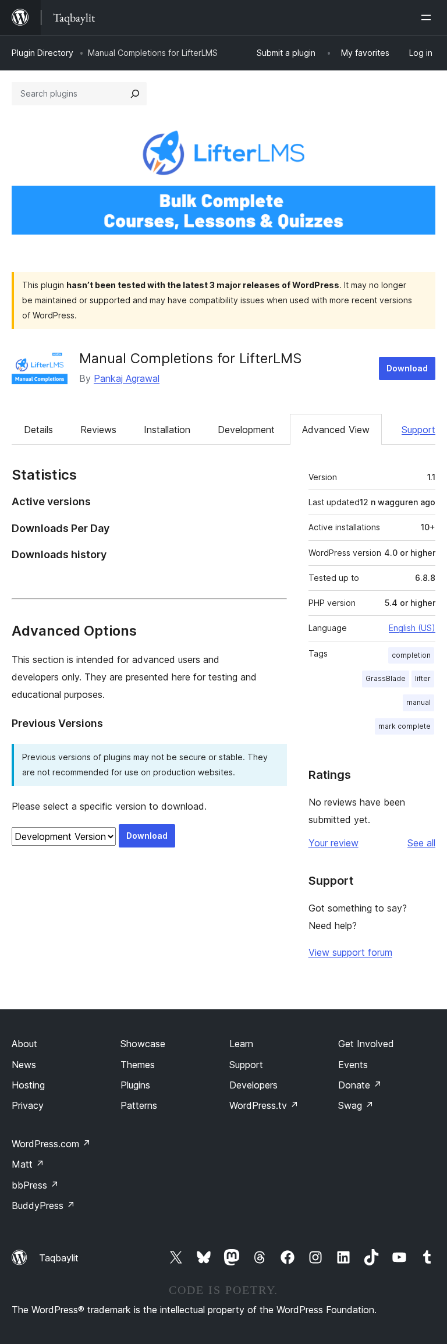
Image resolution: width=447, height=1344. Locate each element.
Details (38, 429)
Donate (360, 1085)
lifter (423, 678)
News (24, 1064)
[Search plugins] (135, 93)
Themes (137, 1064)
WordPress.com (51, 1144)
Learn (241, 1043)
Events (353, 1064)
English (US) (412, 628)
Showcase (142, 1043)
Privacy (28, 1105)
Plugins (135, 1085)
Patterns (138, 1105)
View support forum (350, 952)
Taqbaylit (59, 1258)
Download (407, 368)
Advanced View (336, 429)
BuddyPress (43, 1205)
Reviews (98, 429)
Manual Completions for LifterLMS (190, 358)
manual (418, 702)
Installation (167, 429)
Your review (333, 843)
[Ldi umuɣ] (428, 17)
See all (421, 843)
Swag (356, 1105)
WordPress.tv (264, 1105)
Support (418, 429)
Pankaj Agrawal (126, 378)
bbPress (35, 1185)
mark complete (404, 726)
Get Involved (366, 1043)
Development (246, 429)
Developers (253, 1085)
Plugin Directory (42, 53)
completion (411, 655)
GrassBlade (386, 678)
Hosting (28, 1085)
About (24, 1043)
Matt (28, 1164)
